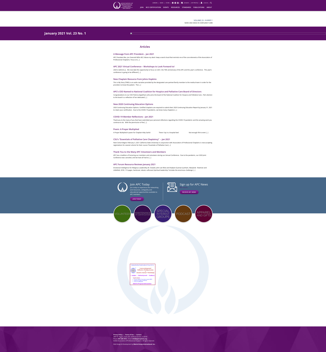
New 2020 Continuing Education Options (133, 104)
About (209, 7)
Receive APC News (189, 192)
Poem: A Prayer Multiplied (126, 129)
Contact (139, 335)
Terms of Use (129, 335)
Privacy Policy (118, 335)
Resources (175, 7)
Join (141, 7)
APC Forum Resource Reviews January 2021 (134, 164)
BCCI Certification (153, 7)
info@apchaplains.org (139, 339)
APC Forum (184, 187)
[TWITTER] (178, 3)
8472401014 (122, 339)
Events (166, 7)
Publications (198, 7)
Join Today (137, 199)
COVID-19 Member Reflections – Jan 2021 (133, 116)
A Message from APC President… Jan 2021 (133, 54)
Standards (186, 7)
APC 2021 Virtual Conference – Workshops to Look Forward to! (144, 66)
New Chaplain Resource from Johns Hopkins (135, 79)
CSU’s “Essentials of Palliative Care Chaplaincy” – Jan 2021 (141, 139)
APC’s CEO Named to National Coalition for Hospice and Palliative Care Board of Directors (157, 91)
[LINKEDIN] (175, 3)
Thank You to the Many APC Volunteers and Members (139, 151)
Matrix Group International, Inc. (144, 344)
